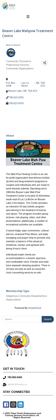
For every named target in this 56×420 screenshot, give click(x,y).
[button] (27, 17)
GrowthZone (34, 308)
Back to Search (13, 45)
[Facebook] (6, 404)
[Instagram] (13, 404)
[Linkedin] (20, 404)
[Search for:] (28, 319)
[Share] (44, 63)
